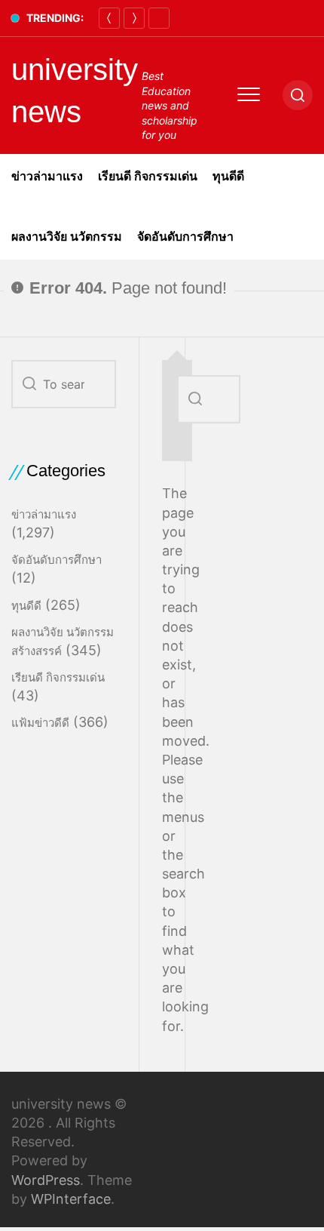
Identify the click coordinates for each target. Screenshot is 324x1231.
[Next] (134, 18)
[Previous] (109, 18)
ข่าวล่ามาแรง (47, 176)
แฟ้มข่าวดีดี (40, 723)
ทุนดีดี (228, 176)
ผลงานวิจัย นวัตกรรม (66, 236)
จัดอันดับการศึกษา (185, 236)
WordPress (45, 1180)
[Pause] (159, 18)
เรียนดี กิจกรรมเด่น (147, 176)
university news (74, 90)
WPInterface (71, 1199)
